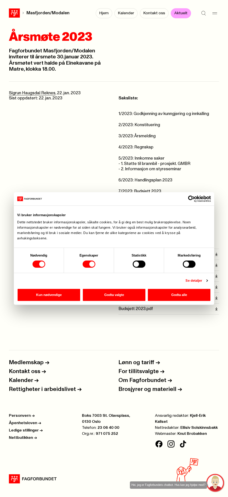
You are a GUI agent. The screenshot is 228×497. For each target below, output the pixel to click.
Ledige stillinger (26, 430)
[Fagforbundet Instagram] (171, 444)
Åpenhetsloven (25, 423)
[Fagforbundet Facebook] (159, 444)
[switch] (89, 264)
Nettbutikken (23, 438)
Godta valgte (114, 295)
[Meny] (214, 13)
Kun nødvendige (49, 295)
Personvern (22, 416)
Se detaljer (193, 280)
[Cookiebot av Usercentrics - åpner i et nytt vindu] (191, 198)
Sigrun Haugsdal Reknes (32, 93)
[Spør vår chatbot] (215, 483)
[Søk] (203, 13)
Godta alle (179, 295)
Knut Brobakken (192, 434)
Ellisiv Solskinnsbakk (199, 428)
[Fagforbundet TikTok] (183, 444)
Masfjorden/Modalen (47, 13)
